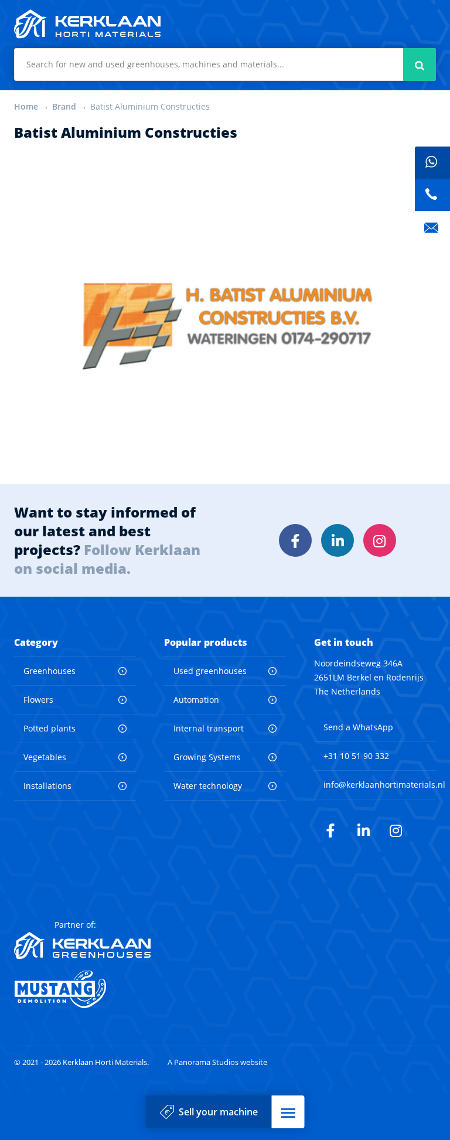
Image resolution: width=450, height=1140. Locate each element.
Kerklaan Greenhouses (82, 945)
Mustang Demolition (82, 989)
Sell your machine (218, 1111)
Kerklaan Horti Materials (87, 24)
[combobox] (225, 64)
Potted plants (49, 728)
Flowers (38, 699)
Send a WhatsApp (358, 727)
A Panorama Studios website (217, 1062)
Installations (47, 785)
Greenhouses (49, 670)
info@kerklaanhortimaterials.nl (384, 784)
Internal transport (208, 728)
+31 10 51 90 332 (356, 755)
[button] (288, 1111)
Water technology (207, 785)
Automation (196, 699)
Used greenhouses (210, 670)
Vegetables (44, 757)
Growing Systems (207, 757)
